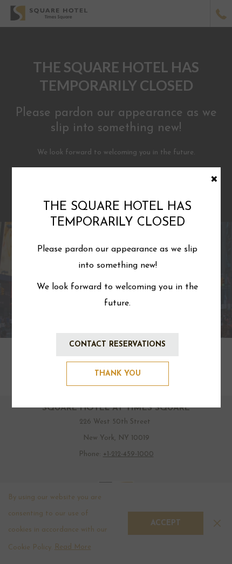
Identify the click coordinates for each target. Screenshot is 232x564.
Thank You (117, 374)
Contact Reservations (117, 345)
